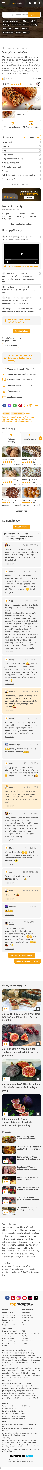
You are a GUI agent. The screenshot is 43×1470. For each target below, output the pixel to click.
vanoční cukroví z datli (28, 1251)
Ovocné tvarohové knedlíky (19, 1386)
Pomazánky (17, 1350)
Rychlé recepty (17, 1373)
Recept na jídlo (7, 1313)
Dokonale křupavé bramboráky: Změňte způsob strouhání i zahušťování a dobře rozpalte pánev (19, 1441)
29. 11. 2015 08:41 (30, 571)
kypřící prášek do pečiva (28, 1272)
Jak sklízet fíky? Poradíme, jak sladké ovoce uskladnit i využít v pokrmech (20, 1052)
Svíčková (38, 1358)
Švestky (34, 25)
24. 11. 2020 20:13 (30, 545)
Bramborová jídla (13, 1370)
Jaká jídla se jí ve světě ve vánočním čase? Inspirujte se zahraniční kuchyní (28, 1189)
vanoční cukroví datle (11, 1254)
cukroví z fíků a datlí (25, 1248)
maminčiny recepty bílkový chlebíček (23, 1233)
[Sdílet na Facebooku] (4, 405)
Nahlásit (25, 1338)
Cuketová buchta (16, 1395)
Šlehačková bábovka (22, 1360)
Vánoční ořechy (8, 459)
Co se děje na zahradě (25, 1358)
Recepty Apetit (7, 1320)
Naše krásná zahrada (9, 1325)
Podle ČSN (7, 28)
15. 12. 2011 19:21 (31, 906)
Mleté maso (29, 1368)
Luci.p (11, 659)
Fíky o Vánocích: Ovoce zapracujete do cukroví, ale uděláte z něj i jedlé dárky (17, 1122)
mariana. (13, 872)
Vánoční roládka (29, 459)
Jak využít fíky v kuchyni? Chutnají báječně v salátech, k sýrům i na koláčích (21, 1017)
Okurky (26, 25)
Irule (3, 464)
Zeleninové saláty (16, 1378)
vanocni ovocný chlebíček (13, 1245)
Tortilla (24, 1353)
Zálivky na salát (8, 1362)
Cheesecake (27, 1388)
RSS (23, 1331)
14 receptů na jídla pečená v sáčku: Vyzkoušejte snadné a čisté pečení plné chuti (29, 1149)
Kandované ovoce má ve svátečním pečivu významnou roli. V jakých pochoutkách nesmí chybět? (27, 1181)
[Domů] (3, 48)
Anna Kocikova (13, 923)
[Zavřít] (38, 533)
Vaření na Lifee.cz (8, 1315)
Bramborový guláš (15, 1388)
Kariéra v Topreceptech (30, 1333)
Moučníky (32, 21)
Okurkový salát (14, 1391)
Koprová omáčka (27, 1391)
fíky (9, 1266)
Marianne (25, 1320)
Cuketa (18, 32)
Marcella (25, 485)
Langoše (5, 1395)
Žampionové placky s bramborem (14, 1411)
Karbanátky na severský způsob (13, 1413)
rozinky (22, 1266)
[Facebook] (7, 1298)
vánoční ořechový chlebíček (22, 1239)
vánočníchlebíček (27, 1257)
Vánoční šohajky (9, 500)
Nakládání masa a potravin (11, 1353)
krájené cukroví (9, 1248)
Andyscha (5, 505)
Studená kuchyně (30, 1378)
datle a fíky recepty (10, 1236)
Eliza (23, 464)
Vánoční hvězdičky (10, 480)
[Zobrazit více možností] (36, 405)
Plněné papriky (20, 1383)
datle (4, 1266)
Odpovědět (9, 564)
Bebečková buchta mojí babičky (13, 1419)
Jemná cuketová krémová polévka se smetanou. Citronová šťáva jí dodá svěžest (19, 1434)
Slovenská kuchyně (10, 421)
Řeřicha (13, 1358)
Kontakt (25, 1343)
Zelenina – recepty (28, 1350)
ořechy (15, 1266)
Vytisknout (26, 405)
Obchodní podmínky (9, 1338)
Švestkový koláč (32, 1398)
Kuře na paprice (29, 1393)
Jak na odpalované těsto (18, 1355)
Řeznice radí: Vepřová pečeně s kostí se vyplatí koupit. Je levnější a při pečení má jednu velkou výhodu (27, 1171)
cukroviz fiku (27, 1254)
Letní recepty (8, 32)
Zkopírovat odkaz (31, 405)
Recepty (9, 48)
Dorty (4, 1380)
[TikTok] (36, 1298)
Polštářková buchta (9, 1408)
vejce (14, 1272)
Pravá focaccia (8, 1360)
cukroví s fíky (31, 1245)
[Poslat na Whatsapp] (15, 405)
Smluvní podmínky (8, 1341)
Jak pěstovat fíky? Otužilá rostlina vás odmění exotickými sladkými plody (21, 1087)
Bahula (32, 84)
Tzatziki (12, 1365)
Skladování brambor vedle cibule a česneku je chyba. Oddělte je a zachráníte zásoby (21, 1446)
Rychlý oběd (12, 1398)
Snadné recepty (9, 417)
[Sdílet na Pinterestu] (20, 405)
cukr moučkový (22, 1269)
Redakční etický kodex (10, 1343)
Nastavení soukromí (9, 1331)
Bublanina (21, 1398)
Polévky (6, 25)
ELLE (24, 1322)
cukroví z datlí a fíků (11, 1242)
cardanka (25, 505)
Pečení (27, 413)
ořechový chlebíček (10, 1257)
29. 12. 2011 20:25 (30, 691)
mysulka (12, 906)
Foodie (24, 1336)
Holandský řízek (8, 1393)
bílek (4, 1275)
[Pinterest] (13, 1298)
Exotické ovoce (25, 421)
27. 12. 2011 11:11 (31, 718)
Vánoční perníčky (29, 480)
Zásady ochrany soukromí (11, 1333)
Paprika (16, 28)
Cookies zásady (7, 1336)
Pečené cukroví (17, 413)
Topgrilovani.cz (27, 1317)
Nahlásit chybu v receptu (23, 184)
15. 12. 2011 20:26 (30, 872)
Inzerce (5, 1346)
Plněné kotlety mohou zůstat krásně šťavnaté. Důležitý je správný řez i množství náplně (27, 1139)
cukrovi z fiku (17, 1230)
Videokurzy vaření (8, 1317)
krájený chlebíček (9, 1251)
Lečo (25, 1395)
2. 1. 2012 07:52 (31, 659)
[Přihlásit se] (40, 3)
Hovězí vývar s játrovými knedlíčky (14, 1416)
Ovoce (10, 1380)
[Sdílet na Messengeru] (9, 405)
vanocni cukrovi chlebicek (13, 1227)
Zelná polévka (35, 1360)
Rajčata (26, 32)
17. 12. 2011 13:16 (31, 763)
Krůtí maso (19, 1368)
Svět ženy (5, 1322)
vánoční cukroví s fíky (30, 1242)
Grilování (25, 28)
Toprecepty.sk (27, 1313)
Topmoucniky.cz (28, 1315)
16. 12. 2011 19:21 (31, 848)
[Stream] (30, 1298)
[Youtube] (24, 1298)
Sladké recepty (17, 1375)
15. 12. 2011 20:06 (30, 890)
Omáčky (23, 21)
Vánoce (19, 417)
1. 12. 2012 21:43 (31, 601)
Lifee (24, 1325)
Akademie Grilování (10, 21)
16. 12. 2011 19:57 (31, 813)
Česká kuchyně (30, 417)
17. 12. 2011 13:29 (31, 744)
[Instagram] (18, 1298)
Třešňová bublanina (22, 1362)
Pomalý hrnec (25, 1370)
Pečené (24, 48)
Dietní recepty (29, 1375)
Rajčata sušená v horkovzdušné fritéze (16, 1406)
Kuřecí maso (16, 25)
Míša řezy (18, 1393)
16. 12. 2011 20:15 (30, 787)
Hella (11, 545)
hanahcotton (14, 745)
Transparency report (29, 1341)
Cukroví (17, 48)
